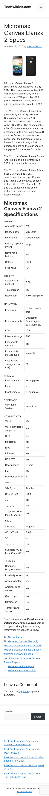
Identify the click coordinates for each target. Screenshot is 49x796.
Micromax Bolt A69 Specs (22, 670)
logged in (24, 691)
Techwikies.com (17, 7)
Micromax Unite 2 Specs (21, 666)
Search (8, 711)
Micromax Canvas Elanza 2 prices (22, 649)
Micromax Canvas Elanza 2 (22, 641)
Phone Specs (15, 637)
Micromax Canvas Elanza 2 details (23, 645)
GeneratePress (24, 791)
